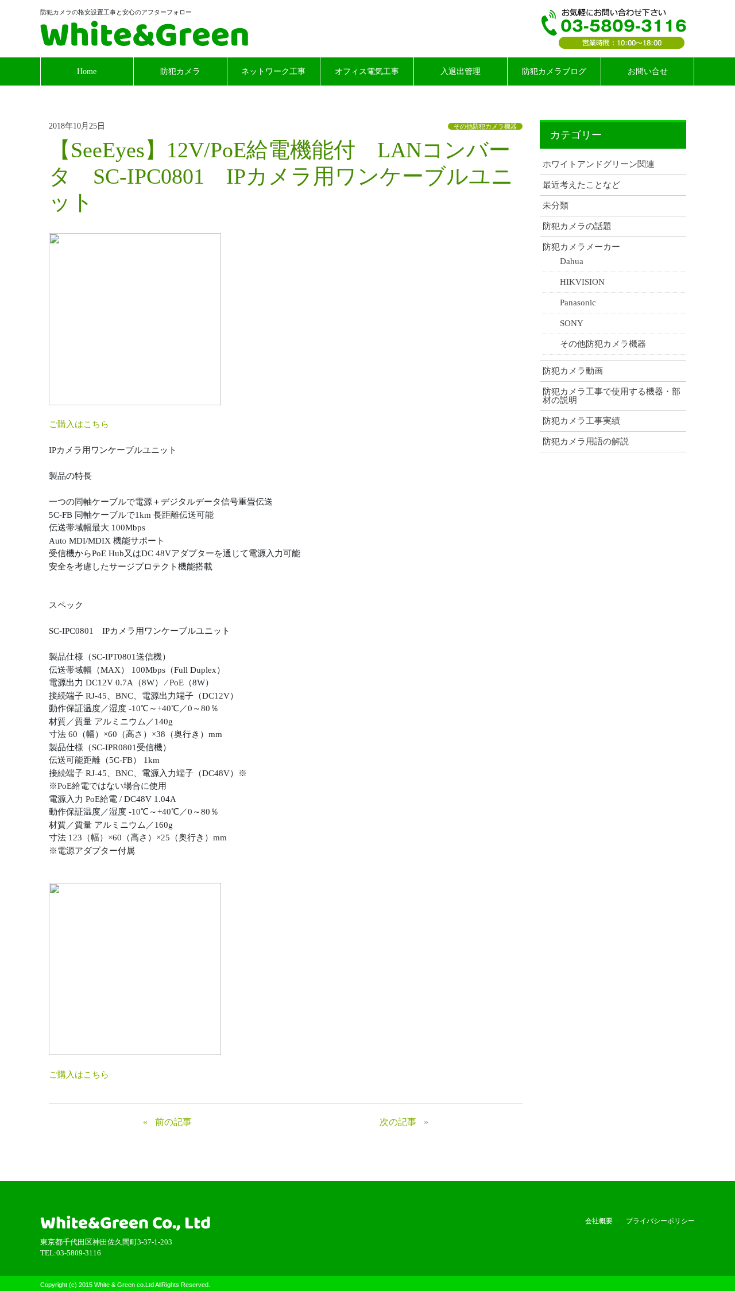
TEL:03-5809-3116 (613, 29)
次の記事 (398, 1122)
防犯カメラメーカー (581, 247)
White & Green (144, 33)
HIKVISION (582, 282)
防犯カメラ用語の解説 (586, 441)
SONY (571, 323)
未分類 (555, 205)
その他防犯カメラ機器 (485, 126)
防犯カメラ (180, 71)
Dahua (571, 261)
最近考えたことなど (581, 185)
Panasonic (578, 302)
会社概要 (599, 1221)
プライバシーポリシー (660, 1221)
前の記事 (173, 1122)
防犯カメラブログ (554, 71)
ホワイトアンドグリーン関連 (599, 164)
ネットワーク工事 (273, 71)
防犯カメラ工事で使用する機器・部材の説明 (611, 396)
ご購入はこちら (79, 424)
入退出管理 (460, 71)
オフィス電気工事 (367, 71)
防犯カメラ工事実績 (581, 421)
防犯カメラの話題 (577, 226)
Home (86, 71)
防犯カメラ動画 (573, 371)
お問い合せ (648, 71)
